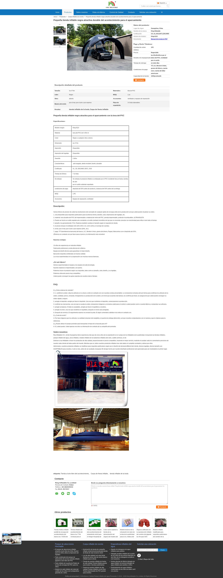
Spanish (162, 3)
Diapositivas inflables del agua (121, 545)
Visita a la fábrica (98, 12)
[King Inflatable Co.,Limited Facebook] (139, 556)
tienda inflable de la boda (119, 473)
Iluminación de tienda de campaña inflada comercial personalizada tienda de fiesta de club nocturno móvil (95, 551)
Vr (162, 12)
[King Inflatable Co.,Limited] (111, 4)
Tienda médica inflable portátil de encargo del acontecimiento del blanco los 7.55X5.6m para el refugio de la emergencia (61, 535)
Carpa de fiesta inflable (99, 473)
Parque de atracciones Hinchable (64, 545)
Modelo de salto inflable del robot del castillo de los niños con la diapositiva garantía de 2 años (67, 571)
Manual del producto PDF (159, 39)
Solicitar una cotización (147, 12)
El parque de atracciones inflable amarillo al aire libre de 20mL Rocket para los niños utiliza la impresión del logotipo (67, 552)
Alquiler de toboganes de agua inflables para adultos (120, 550)
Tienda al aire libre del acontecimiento (75, 473)
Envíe (163, 550)
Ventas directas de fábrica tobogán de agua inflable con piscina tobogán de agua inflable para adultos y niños (123, 563)
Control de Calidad (116, 12)
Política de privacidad (72, 576)
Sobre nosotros (82, 12)
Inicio (57, 12)
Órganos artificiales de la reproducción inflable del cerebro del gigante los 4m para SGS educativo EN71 (144, 534)
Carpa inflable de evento (76, 17)
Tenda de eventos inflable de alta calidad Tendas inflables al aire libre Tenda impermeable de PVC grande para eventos (94, 570)
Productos (68, 12)
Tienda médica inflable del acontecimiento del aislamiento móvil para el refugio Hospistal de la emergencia (94, 534)
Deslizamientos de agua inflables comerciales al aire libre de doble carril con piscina (123, 569)
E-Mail (140, 559)
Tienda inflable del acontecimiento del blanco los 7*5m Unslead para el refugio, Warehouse (77, 534)
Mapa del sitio (149, 559)
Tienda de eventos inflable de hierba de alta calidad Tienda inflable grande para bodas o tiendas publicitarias (95, 563)
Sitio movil (141, 562)
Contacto (131, 12)
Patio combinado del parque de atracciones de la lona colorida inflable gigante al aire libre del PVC (67, 558)
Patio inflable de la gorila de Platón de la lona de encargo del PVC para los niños (67, 565)
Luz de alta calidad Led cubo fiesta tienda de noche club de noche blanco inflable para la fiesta (95, 557)
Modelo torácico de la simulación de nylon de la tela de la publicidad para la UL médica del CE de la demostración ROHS (127, 535)
